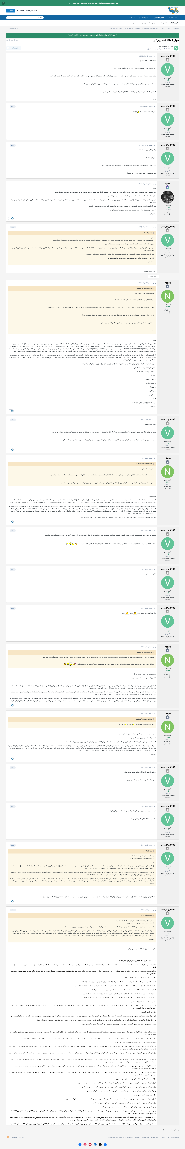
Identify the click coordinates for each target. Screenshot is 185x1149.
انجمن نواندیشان (159, 17)
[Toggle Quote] (153, 233)
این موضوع (17, 18)
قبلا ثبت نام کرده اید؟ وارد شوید (27, 11)
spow (167, 184)
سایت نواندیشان (172, 17)
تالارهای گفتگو (174, 23)
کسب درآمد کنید (130, 17)
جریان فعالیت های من (148, 23)
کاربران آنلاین (162, 23)
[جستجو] (8, 17)
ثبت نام (10, 10)
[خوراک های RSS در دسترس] (8, 1137)
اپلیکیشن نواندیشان (144, 17)
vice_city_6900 (164, 46)
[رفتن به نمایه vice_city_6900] (176, 48)
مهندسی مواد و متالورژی (154, 49)
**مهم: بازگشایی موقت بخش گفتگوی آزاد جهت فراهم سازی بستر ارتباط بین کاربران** (94, 3)
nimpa (168, 283)
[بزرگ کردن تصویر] (138, 111)
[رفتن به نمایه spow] (167, 197)
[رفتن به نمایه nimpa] (167, 296)
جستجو (135, 23)
